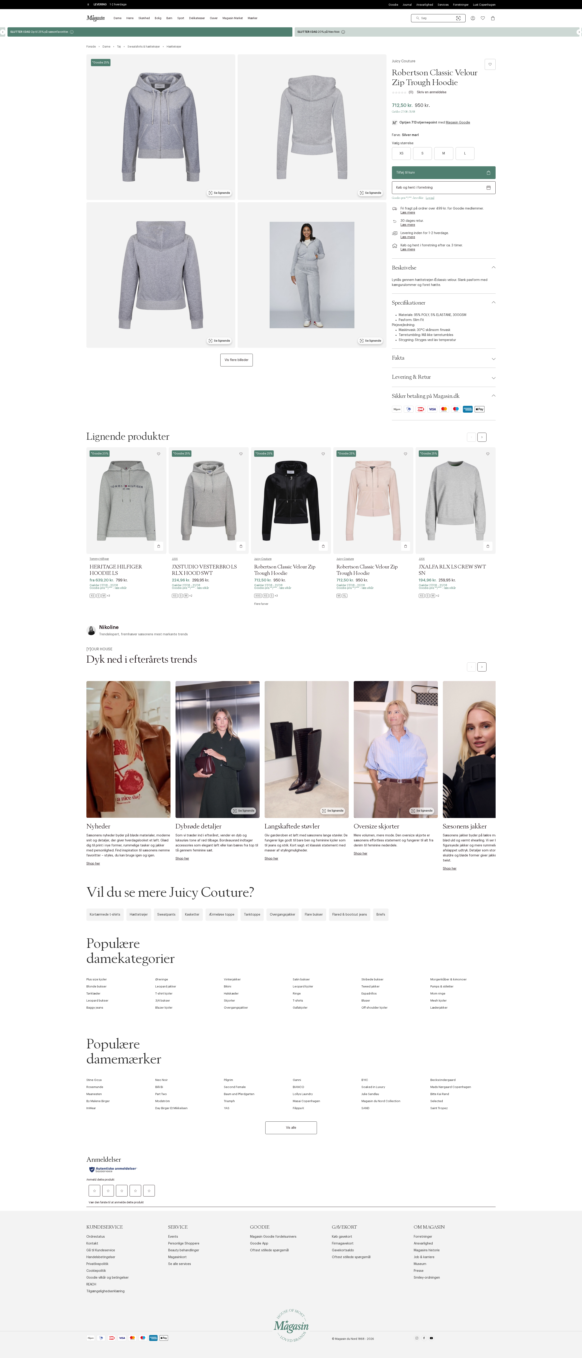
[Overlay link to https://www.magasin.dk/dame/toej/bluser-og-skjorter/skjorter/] (396, 749)
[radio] (401, 153)
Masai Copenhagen (306, 1101)
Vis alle (291, 1127)
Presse (419, 1270)
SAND (365, 1108)
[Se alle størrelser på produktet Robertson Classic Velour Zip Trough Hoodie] (266, 596)
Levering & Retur (411, 377)
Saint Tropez (439, 1108)
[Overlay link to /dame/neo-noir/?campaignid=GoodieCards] (434, 32)
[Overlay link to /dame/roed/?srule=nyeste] (218, 749)
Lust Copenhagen (484, 4)
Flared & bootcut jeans (349, 914)
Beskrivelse (404, 268)
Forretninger (461, 4)
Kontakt (92, 1243)
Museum (420, 1264)
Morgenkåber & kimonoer (448, 979)
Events (173, 1236)
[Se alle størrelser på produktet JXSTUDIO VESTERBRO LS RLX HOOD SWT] (182, 596)
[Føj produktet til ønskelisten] (490, 64)
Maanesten (94, 1094)
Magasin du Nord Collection (380, 1101)
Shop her (93, 863)
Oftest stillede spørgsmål (269, 1250)
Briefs (380, 914)
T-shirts (298, 1000)
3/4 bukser (162, 1000)
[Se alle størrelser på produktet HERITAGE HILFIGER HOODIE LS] (100, 596)
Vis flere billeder (236, 360)
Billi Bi (159, 1086)
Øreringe (161, 979)
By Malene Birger (98, 1101)
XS (401, 153)
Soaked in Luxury (373, 1086)
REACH (91, 1284)
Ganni (297, 1079)
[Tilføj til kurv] (158, 546)
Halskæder (231, 993)
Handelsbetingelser (100, 1257)
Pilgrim (228, 1079)
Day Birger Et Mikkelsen (171, 1108)
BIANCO (298, 1086)
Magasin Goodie (458, 122)
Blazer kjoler (164, 1007)
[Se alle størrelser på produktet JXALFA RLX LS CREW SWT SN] (429, 596)
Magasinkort (177, 1257)
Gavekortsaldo (343, 1250)
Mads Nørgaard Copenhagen (450, 1086)
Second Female (235, 1086)
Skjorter (229, 1000)
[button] (473, 18)
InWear (91, 1108)
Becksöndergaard (443, 1079)
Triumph (229, 1101)
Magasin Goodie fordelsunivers (273, 1236)
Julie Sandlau (370, 1094)
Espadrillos (369, 993)
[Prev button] (2, 32)
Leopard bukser (97, 1000)
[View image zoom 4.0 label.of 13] (312, 275)
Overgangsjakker (282, 914)
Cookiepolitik (96, 1270)
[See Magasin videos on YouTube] (431, 1339)
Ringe (297, 993)
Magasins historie (427, 1250)
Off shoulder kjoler (374, 1007)
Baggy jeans (94, 1007)
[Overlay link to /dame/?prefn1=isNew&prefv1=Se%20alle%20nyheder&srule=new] (128, 749)
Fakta (398, 358)
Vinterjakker (232, 979)
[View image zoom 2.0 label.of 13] (312, 127)
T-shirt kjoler (164, 993)
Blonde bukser (96, 986)
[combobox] (438, 18)
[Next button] (579, 32)
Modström (162, 1101)
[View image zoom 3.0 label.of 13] (160, 275)
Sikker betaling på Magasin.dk (425, 396)
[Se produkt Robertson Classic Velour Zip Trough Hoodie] (291, 500)
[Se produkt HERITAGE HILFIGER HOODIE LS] (126, 500)
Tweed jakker (370, 986)
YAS (226, 1108)
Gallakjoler (300, 1007)
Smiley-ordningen (427, 1277)
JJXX (175, 559)
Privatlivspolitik (97, 1264)
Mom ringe (437, 993)
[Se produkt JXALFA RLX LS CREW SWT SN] (456, 500)
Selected (436, 1101)
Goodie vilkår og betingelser (107, 1277)
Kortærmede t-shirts (105, 914)
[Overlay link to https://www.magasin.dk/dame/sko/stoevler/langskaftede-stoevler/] (307, 749)
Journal (407, 4)
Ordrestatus (95, 1236)
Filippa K (298, 1108)
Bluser (365, 1000)
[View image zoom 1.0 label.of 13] (160, 127)
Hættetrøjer (139, 914)
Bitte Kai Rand (439, 1094)
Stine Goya (94, 1079)
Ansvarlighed (424, 4)
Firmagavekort (343, 1243)
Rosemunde (94, 1086)
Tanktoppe (252, 914)
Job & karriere (424, 1257)
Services (443, 4)
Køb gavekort (342, 1236)
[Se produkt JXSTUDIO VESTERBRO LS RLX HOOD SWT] (209, 500)
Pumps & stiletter (442, 986)
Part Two (161, 1094)
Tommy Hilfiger (99, 559)
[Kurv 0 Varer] (493, 18)
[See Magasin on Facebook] (424, 1339)
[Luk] (362, 727)
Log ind (430, 198)
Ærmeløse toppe (221, 914)
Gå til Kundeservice (100, 1250)
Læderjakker (439, 1007)
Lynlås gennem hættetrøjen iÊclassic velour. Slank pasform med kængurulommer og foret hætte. (439, 282)
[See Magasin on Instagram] (417, 1339)
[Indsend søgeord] (418, 18)
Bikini (227, 986)
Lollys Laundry (303, 1094)
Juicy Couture (403, 61)
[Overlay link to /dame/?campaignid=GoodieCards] (147, 32)
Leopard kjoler (303, 986)
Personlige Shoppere (183, 1243)
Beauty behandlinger (183, 1250)
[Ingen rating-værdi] (400, 93)
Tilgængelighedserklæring (105, 1291)
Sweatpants (166, 914)
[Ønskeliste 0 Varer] (483, 18)
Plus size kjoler (96, 979)
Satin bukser (301, 979)
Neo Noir (161, 1079)
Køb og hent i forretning (414, 187)
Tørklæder (93, 993)
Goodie (393, 4)
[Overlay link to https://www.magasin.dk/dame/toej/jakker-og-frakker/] (485, 749)
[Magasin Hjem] (95, 18)
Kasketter (192, 914)
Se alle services (179, 1264)
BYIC (364, 1079)
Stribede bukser (372, 979)
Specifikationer (408, 303)
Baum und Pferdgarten (239, 1094)
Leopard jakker (165, 986)
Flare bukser (314, 914)
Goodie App (259, 1243)
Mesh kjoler (438, 1000)
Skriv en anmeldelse (432, 92)
